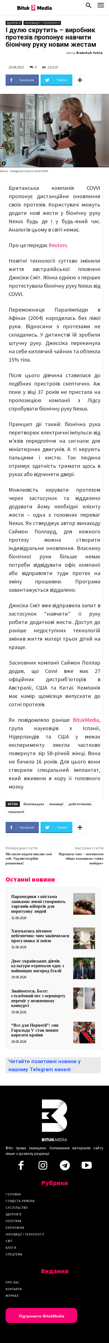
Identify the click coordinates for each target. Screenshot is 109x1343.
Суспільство (17, 1208)
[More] (80, 80)
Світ (9, 1241)
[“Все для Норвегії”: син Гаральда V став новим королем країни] (84, 1032)
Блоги (11, 1248)
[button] (88, 6)
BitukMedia (86, 719)
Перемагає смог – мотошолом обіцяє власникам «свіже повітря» (81, 859)
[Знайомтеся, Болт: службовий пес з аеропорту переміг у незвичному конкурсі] (84, 998)
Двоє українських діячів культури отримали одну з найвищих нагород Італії (37, 966)
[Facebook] (20, 1167)
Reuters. (58, 245)
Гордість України (20, 1201)
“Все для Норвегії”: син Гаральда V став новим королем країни (34, 1030)
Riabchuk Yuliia (89, 53)
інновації (56, 804)
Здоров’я (14, 1214)
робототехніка (79, 804)
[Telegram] (64, 1167)
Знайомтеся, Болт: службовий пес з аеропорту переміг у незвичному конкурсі (38, 998)
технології (16, 812)
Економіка (15, 1228)
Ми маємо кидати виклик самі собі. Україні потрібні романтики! (29, 859)
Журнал (12, 1296)
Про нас (13, 1282)
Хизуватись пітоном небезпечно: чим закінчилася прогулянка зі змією (40, 936)
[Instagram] (42, 1167)
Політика (14, 1221)
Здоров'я (14, 23)
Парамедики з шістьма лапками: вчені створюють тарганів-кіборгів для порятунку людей (38, 904)
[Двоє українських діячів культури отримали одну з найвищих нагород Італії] (84, 968)
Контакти (14, 1289)
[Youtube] (86, 1167)
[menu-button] (101, 7)
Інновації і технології (42, 23)
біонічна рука (33, 804)
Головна (13, 1194)
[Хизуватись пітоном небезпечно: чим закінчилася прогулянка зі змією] (84, 938)
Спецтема (14, 1254)
